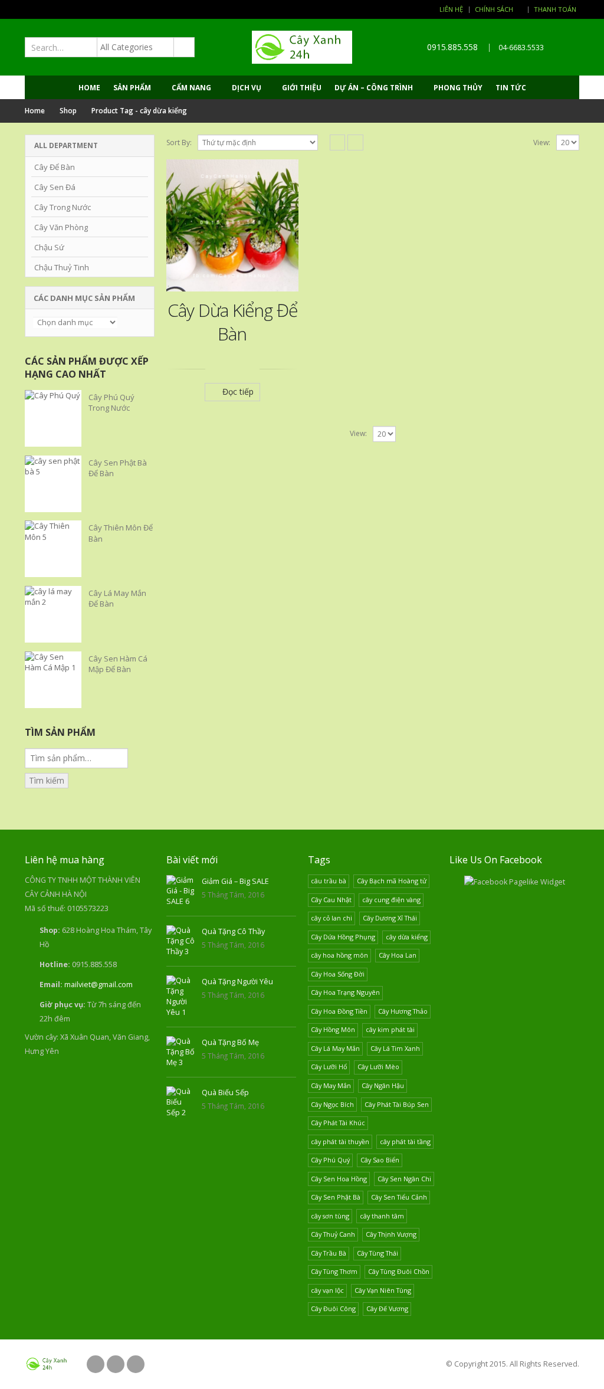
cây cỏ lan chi (331, 917)
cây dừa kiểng (407, 936)
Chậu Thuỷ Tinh (61, 267)
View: (541, 142)
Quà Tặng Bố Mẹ (230, 1042)
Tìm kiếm (46, 780)
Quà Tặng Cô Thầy (233, 931)
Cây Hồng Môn (333, 1029)
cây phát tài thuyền (340, 1141)
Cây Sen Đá (55, 187)
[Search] (183, 47)
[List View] (355, 142)
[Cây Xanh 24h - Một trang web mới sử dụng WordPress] (302, 47)
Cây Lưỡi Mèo (378, 1066)
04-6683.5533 (521, 47)
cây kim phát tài (390, 1029)
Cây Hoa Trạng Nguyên (345, 992)
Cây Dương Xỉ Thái (390, 917)
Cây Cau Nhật (331, 899)
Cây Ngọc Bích (332, 1104)
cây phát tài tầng (405, 1141)
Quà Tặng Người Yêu (237, 982)
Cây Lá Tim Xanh (395, 1048)
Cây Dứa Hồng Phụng (343, 936)
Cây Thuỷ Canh (333, 1234)
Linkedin (136, 1364)
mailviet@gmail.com (98, 984)
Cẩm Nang (191, 88)
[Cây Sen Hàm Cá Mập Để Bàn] (53, 679)
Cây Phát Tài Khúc (338, 1122)
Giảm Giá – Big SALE (235, 881)
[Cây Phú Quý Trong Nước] (53, 418)
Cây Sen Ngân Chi (404, 1178)
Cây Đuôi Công (333, 1308)
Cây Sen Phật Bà (335, 1197)
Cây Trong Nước (62, 207)
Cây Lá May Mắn (335, 1048)
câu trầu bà (328, 880)
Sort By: (179, 142)
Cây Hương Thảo (403, 1011)
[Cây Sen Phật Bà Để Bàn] (53, 484)
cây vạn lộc (327, 1290)
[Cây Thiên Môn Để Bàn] (53, 548)
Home (89, 88)
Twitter (115, 1364)
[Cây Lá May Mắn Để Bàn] (53, 614)
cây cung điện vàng (391, 899)
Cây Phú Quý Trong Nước (111, 402)
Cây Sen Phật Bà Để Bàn (117, 468)
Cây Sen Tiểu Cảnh (399, 1197)
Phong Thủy (458, 88)
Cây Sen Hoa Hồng (339, 1178)
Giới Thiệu (301, 88)
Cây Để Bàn (54, 167)
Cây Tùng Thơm (334, 1271)
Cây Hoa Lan (397, 955)
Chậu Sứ (49, 247)
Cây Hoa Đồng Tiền (339, 1011)
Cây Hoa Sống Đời (338, 973)
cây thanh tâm (382, 1215)
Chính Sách (494, 9)
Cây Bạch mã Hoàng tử (391, 880)
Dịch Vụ (246, 88)
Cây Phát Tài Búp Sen (397, 1104)
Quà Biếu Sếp (225, 1092)
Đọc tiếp (238, 391)
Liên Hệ (451, 9)
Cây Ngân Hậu (383, 1085)
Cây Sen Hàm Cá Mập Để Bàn (117, 663)
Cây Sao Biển (379, 1159)
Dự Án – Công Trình (373, 88)
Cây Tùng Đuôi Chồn (398, 1271)
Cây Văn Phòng (61, 227)
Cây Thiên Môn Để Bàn (120, 532)
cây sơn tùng (330, 1215)
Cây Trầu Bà (328, 1253)
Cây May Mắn (331, 1085)
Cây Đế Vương (387, 1308)
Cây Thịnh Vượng (391, 1234)
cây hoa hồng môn (339, 955)
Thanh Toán (555, 9)
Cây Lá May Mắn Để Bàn (117, 598)
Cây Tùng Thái (377, 1253)
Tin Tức (510, 88)
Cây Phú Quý (330, 1159)
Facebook (95, 1364)
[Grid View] (338, 142)
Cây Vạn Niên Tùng (382, 1290)
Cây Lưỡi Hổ (329, 1066)
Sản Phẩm (132, 88)
